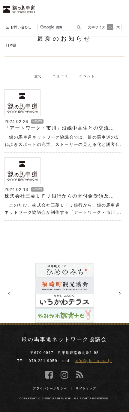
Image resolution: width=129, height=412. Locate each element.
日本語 (11, 45)
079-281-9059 (43, 361)
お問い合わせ (20, 27)
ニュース (60, 76)
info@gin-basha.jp (93, 361)
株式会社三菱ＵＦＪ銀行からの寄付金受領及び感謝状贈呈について (60, 195)
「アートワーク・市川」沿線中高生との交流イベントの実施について (60, 128)
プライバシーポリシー (50, 388)
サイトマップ (86, 388)
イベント (87, 76)
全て (38, 76)
